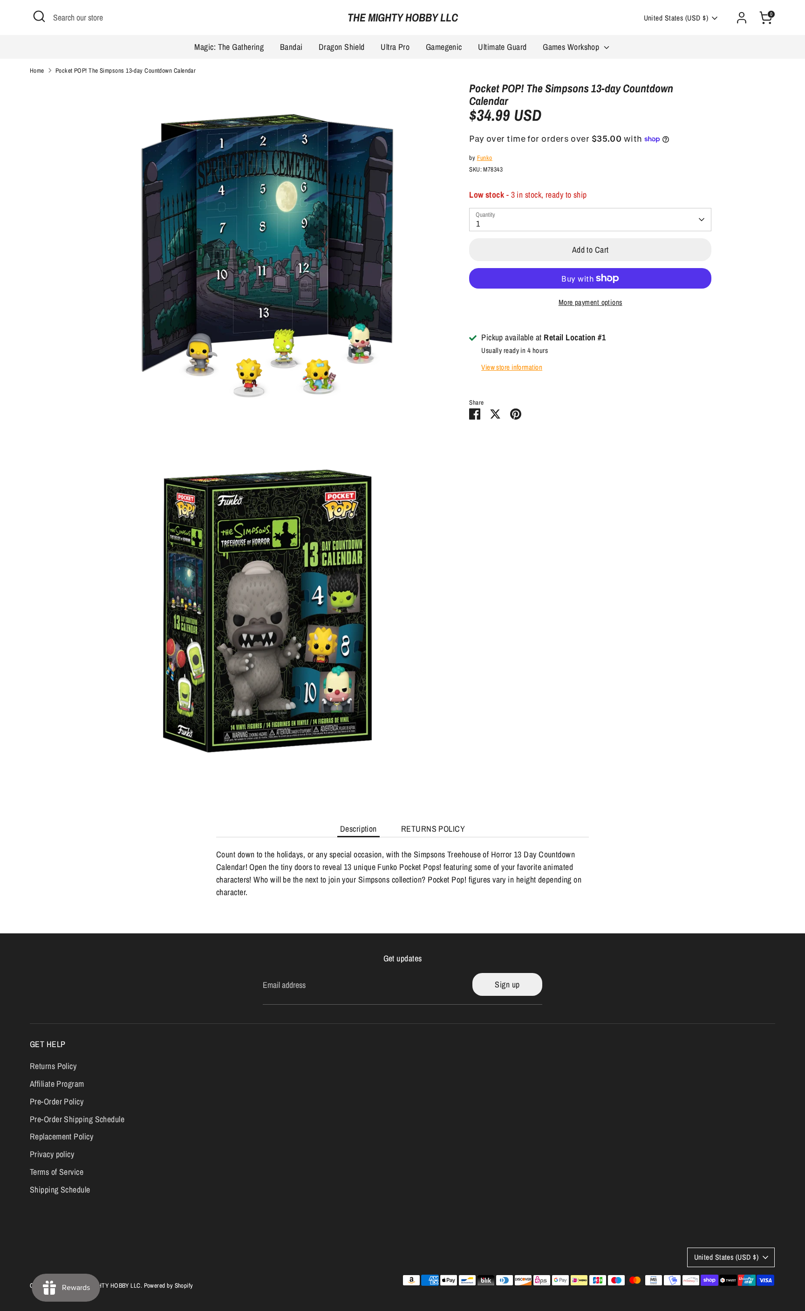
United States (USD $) (676, 18)
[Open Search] (39, 16)
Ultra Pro (395, 47)
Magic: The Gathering (229, 47)
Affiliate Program (57, 1084)
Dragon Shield (342, 47)
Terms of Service (56, 1172)
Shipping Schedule (60, 1189)
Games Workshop (572, 47)
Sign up (507, 984)
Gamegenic (444, 47)
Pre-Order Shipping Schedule (77, 1119)
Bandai (291, 47)
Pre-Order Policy (56, 1101)
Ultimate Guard (502, 47)
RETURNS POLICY (433, 829)
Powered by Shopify (168, 1285)
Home (37, 70)
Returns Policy (53, 1066)
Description (358, 829)
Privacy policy (52, 1154)
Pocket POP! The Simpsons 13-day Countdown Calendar (125, 70)
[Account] (741, 17)
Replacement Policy (61, 1136)
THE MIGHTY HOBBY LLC (403, 17)
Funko (484, 157)
